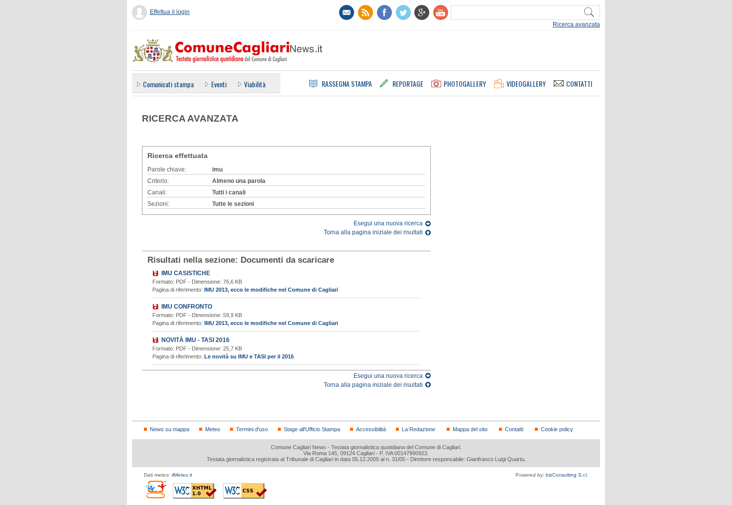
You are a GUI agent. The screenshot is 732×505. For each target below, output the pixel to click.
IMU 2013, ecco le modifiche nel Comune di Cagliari (271, 290)
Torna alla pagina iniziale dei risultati (373, 232)
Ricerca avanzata (576, 24)
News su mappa (169, 429)
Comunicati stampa (168, 84)
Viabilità (254, 84)
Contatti (514, 429)
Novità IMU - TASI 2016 (195, 340)
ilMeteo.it (182, 475)
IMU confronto (186, 306)
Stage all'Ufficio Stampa (312, 429)
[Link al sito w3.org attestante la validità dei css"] (245, 491)
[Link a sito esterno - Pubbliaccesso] (155, 489)
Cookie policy (557, 429)
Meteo (212, 429)
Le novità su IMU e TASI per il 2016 (249, 356)
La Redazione (418, 429)
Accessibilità (371, 429)
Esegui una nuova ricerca (388, 223)
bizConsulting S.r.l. (567, 475)
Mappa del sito (470, 429)
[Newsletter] (346, 12)
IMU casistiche (185, 273)
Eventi (219, 84)
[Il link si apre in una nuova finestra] (384, 12)
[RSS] (365, 12)
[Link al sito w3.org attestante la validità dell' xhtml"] (195, 491)
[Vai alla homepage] (227, 50)
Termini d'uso (252, 429)
